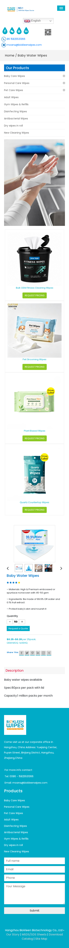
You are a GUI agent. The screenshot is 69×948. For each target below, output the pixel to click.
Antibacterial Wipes (16, 118)
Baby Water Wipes (32, 55)
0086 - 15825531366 (21, 776)
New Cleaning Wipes (16, 132)
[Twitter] (27, 653)
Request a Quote (18, 628)
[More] (49, 653)
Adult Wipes (11, 97)
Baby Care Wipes (14, 76)
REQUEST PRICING (34, 295)
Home (9, 55)
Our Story (12, 934)
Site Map (41, 939)
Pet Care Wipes (13, 90)
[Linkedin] (38, 653)
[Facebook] (21, 653)
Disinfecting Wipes (15, 111)
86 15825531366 (15, 39)
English (35, 20)
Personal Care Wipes (16, 83)
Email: (8, 782)
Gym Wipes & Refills (16, 104)
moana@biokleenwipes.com (24, 45)
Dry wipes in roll (13, 125)
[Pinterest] (32, 653)
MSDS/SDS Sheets (34, 934)
